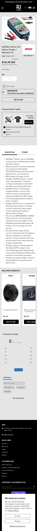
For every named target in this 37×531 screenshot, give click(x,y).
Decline (17, 521)
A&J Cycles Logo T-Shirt (13, 132)
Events (4, 449)
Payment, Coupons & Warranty (11, 467)
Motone (32, 276)
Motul (10, 276)
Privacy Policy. (13, 510)
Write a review (18, 370)
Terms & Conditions (8, 470)
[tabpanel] (18, 400)
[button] (2, 8)
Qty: (3, 74)
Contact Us (5, 452)
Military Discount (7, 464)
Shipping (4, 473)
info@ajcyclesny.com (8, 434)
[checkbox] (7, 391)
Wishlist (4, 455)
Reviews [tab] (8, 377)
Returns (4, 476)
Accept (17, 516)
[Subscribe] (34, 486)
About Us (4, 443)
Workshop (5, 446)
